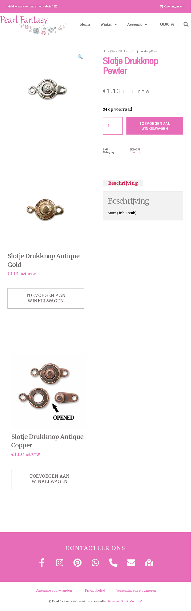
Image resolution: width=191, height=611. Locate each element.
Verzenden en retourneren (136, 590)
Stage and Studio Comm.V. (124, 601)
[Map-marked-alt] (149, 562)
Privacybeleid (95, 590)
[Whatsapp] (95, 562)
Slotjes (114, 51)
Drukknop (125, 51)
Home (85, 24)
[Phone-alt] (113, 562)
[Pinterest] (77, 562)
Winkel (105, 24)
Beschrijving (123, 183)
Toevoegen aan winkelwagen (155, 126)
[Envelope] (131, 562)
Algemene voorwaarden (54, 590)
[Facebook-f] (41, 562)
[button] (186, 24)
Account (134, 24)
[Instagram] (59, 562)
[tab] (123, 183)
